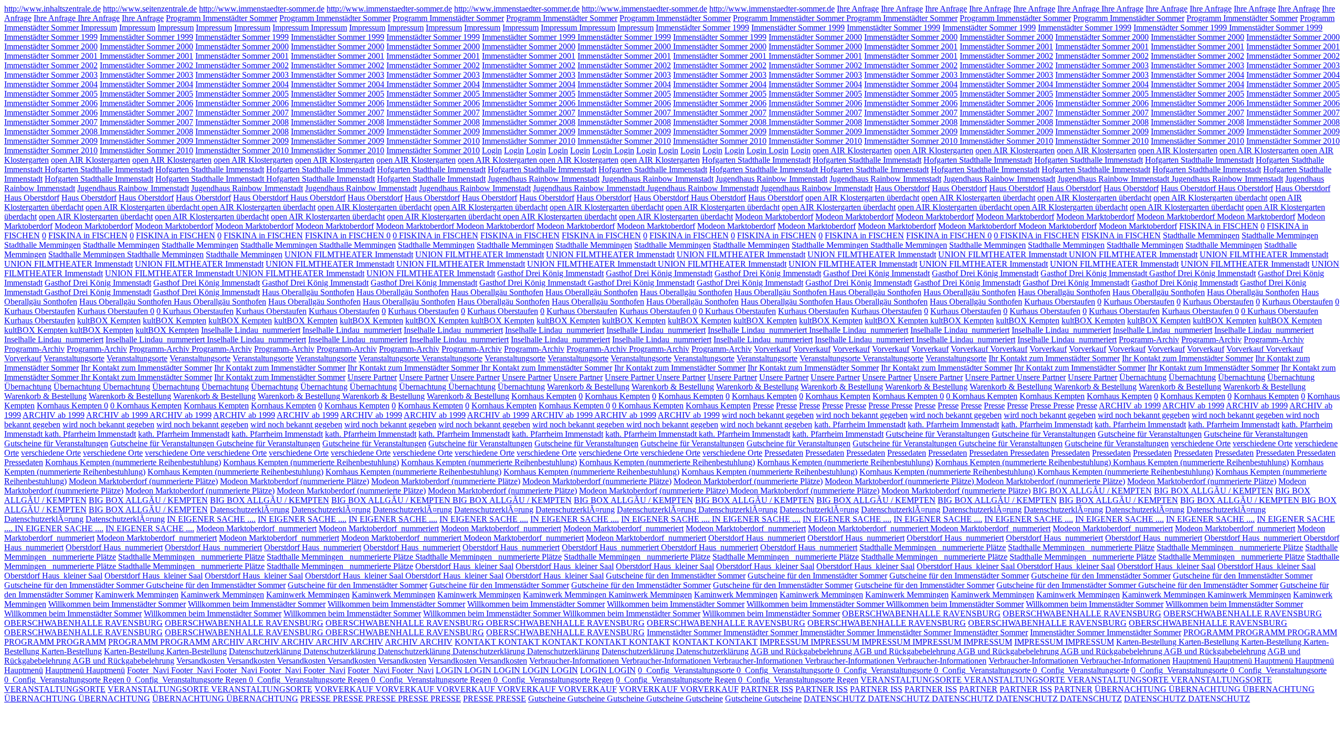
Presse (763, 405)
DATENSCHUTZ (836, 698)
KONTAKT (476, 641)
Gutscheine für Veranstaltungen (938, 433)
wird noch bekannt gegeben (768, 415)
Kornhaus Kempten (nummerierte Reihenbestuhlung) (133, 462)
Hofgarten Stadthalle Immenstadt (756, 159)
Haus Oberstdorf (902, 188)
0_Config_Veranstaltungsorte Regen (65, 679)
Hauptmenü (1192, 660)
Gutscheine (548, 698)
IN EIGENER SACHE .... (211, 518)
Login (492, 150)
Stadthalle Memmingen (1201, 235)
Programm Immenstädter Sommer (221, 18)
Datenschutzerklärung (266, 651)
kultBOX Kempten (109, 320)
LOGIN (450, 670)
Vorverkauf (772, 348)
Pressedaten (783, 452)
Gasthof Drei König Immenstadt (550, 273)
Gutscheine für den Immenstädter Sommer (676, 575)
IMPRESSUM (785, 641)
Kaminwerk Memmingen (136, 594)
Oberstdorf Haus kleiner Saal (464, 566)
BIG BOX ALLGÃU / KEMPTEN (1092, 490)
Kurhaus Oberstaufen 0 (115, 311)
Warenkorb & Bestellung (588, 386)
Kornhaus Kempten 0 (908, 396)
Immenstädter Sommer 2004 (1197, 74)
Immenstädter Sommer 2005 (1293, 84)
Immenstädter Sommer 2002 (1006, 55)
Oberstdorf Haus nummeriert (756, 537)
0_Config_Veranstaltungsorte (687, 670)
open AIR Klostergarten (852, 150)
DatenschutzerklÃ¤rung (249, 509)
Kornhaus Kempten (543, 396)
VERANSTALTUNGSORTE (912, 679)
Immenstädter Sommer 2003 (1102, 65)
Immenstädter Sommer (685, 632)
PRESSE (316, 698)
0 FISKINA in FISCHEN (435, 235)
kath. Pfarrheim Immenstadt (860, 424)
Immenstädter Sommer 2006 (51, 103)
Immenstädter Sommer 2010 (433, 140)
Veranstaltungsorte (74, 358)
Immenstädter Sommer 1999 (702, 27)
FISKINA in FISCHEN (1218, 226)
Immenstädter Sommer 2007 (146, 112)
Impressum (99, 27)
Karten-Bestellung (1147, 641)
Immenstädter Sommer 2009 (337, 131)
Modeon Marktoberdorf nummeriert (256, 528)
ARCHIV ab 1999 (1130, 405)
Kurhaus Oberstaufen (1059, 301)
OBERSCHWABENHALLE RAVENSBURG (921, 613)
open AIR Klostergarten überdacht (862, 197)
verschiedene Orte (1201, 443)
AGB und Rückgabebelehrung (802, 651)
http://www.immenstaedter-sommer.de (261, 8)
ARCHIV (229, 641)
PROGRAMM (1209, 632)
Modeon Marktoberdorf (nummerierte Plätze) (143, 481)
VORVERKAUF (344, 689)
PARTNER (978, 689)
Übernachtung (1143, 377)
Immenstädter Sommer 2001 (911, 46)
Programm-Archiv (1149, 339)
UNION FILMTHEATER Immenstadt (349, 254)
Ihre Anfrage (858, 8)
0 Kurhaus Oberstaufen (195, 311)
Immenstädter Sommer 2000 (815, 37)
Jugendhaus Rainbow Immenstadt (544, 178)
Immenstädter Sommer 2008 (242, 122)
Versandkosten (201, 660)
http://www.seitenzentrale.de (150, 8)
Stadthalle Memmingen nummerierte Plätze (932, 547)
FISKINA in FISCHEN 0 (348, 235)
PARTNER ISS (767, 689)
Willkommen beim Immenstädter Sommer (117, 604)
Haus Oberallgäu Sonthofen (308, 292)
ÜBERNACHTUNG (1132, 689)
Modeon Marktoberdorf (774, 216)
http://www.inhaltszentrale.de (52, 8)
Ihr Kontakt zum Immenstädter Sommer (1054, 358)
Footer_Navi (149, 670)
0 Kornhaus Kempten (981, 396)
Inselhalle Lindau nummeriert (250, 330)
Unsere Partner (372, 377)
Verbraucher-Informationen (575, 660)
